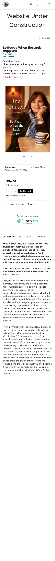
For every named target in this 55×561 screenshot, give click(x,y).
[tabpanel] (27, 311)
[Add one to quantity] (15, 191)
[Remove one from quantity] (8, 191)
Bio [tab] (19, 236)
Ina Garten (9, 56)
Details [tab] (29, 236)
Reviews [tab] (41, 236)
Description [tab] (8, 236)
